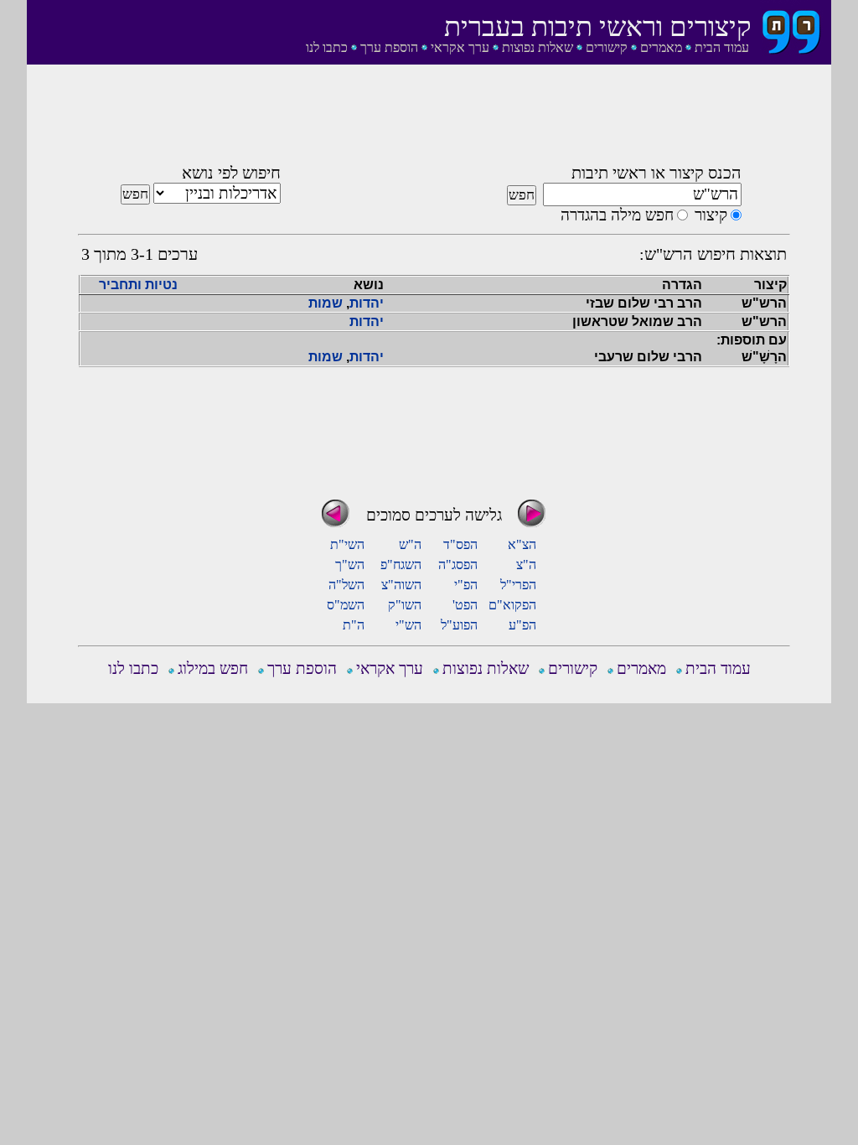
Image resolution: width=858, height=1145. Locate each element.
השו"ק (404, 605)
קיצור (711, 215)
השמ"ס (345, 605)
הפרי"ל (518, 585)
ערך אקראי (460, 47)
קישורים (607, 47)
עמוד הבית (722, 47)
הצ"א (522, 544)
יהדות (366, 303)
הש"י (408, 625)
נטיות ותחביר (138, 284)
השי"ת (347, 544)
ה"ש (410, 544)
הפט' (465, 605)
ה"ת (353, 625)
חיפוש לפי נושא (231, 172)
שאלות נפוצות (537, 47)
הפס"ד (460, 544)
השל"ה (346, 585)
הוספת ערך (389, 47)
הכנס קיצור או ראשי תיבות (656, 172)
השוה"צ (401, 585)
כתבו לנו (327, 47)
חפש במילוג (213, 668)
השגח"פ (400, 564)
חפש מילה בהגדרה (617, 215)
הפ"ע (522, 625)
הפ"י (466, 585)
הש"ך (349, 564)
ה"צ (526, 564)
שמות (325, 303)
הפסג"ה (458, 564)
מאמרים (661, 47)
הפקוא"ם (512, 605)
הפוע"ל (459, 625)
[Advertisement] (434, 120)
